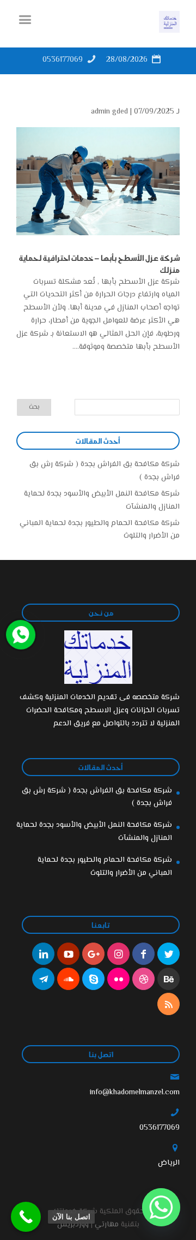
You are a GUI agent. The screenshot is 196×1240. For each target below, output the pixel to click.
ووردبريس (73, 1225)
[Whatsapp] (161, 1207)
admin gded (109, 112)
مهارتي (107, 1225)
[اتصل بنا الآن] (26, 1217)
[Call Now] (19, 633)
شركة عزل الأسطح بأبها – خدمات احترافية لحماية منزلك (99, 263)
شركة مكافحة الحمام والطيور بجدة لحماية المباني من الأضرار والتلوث (105, 866)
